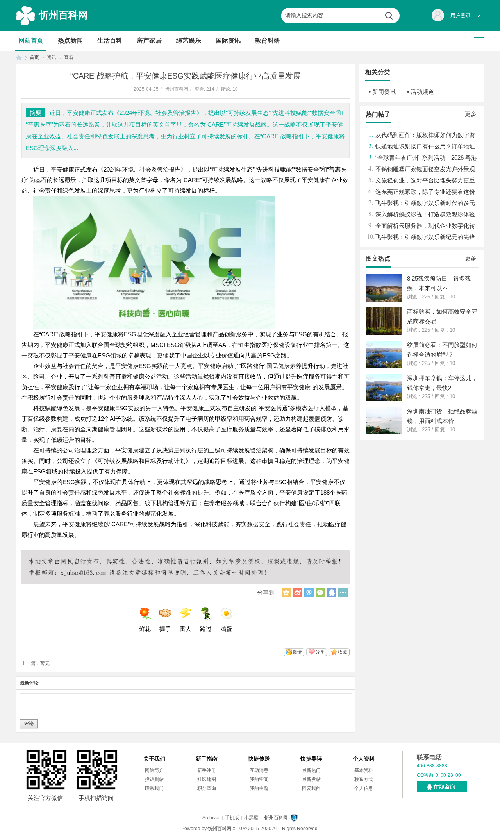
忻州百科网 (63, 14)
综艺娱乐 (188, 40)
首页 (19, 57)
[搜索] (392, 15)
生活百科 (109, 40)
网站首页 (30, 40)
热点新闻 (70, 40)
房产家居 (149, 40)
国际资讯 (228, 40)
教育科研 (267, 40)
